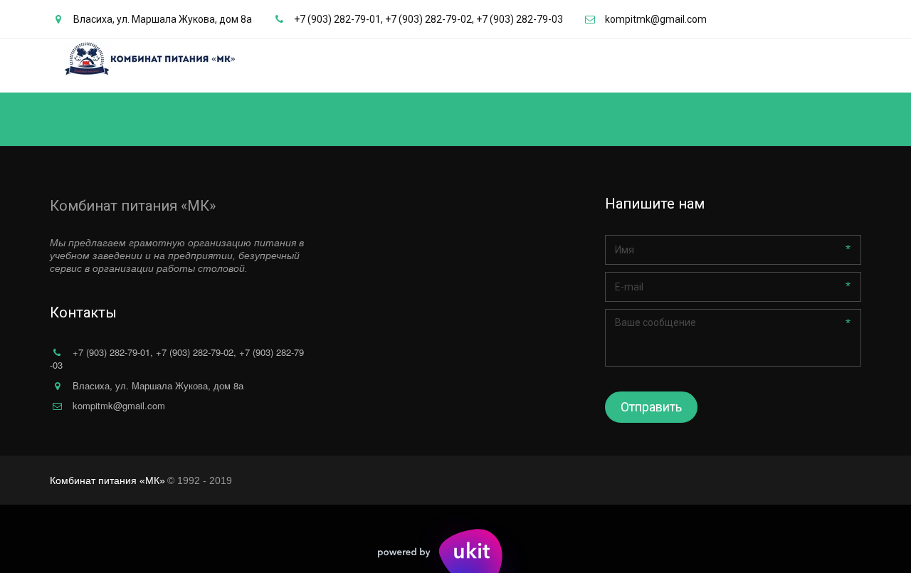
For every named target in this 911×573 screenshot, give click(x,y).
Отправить (651, 406)
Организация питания (676, 66)
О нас (589, 66)
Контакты (784, 66)
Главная (539, 66)
